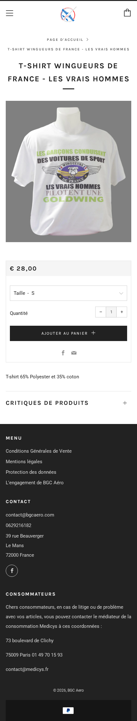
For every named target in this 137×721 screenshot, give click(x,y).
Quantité (19, 313)
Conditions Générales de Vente (39, 451)
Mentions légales (24, 462)
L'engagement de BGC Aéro (35, 483)
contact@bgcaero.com (30, 515)
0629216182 (18, 525)
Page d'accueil (65, 40)
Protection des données (31, 472)
